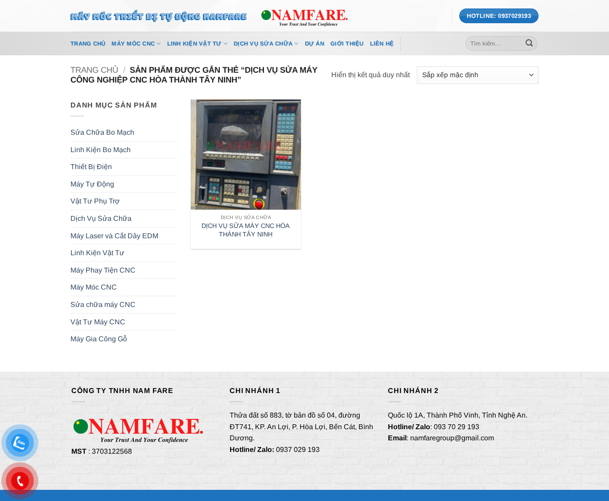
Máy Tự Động (92, 184)
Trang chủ (94, 70)
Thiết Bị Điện (91, 166)
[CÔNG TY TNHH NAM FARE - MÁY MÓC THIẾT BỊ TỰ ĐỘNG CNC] (304, 16)
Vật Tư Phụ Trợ (95, 201)
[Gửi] (529, 43)
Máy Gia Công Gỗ (98, 339)
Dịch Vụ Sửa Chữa (263, 43)
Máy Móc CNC (133, 43)
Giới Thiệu (347, 43)
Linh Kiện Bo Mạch (100, 149)
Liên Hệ (382, 43)
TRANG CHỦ (87, 43)
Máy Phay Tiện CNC (103, 270)
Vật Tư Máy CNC (97, 322)
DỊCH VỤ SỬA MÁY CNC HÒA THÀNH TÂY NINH (246, 230)
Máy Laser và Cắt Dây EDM (114, 236)
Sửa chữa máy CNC (103, 304)
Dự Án (314, 43)
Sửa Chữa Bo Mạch (102, 132)
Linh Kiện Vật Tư (194, 43)
